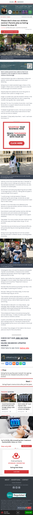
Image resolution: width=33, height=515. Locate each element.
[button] (15, 448)
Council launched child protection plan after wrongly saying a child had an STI (8, 406)
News (8, 17)
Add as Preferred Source (11, 31)
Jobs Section (22, 338)
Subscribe (28, 512)
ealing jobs (24, 348)
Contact (25, 480)
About (7, 480)
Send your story (26, 17)
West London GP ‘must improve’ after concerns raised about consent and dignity (24, 406)
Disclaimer (18, 482)
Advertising (15, 480)
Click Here (16, 471)
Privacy (14, 482)
